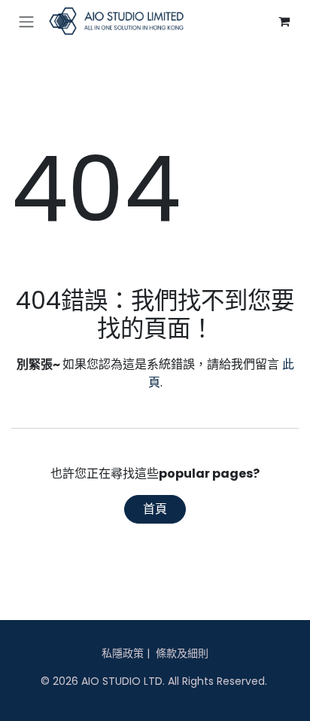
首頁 (155, 509)
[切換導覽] (26, 21)
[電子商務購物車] (284, 21)
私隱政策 (123, 653)
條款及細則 (182, 653)
